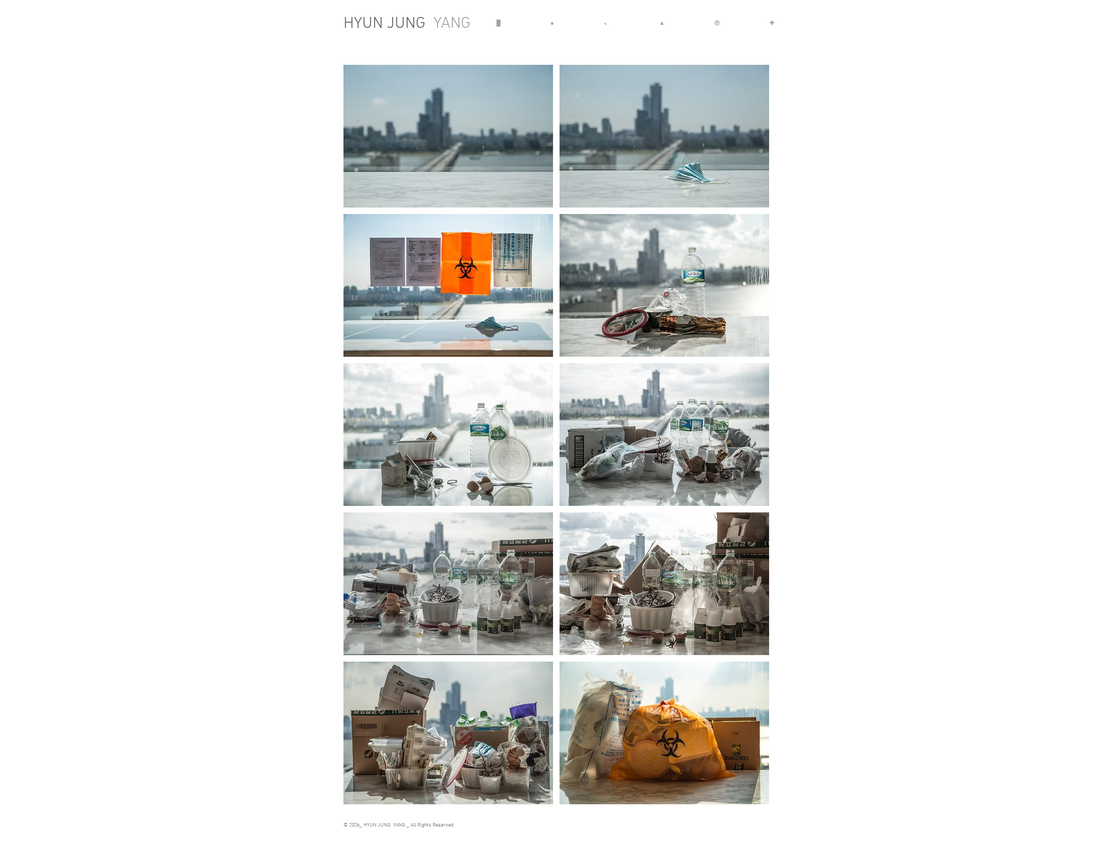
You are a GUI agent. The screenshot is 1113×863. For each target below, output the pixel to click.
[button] (448, 136)
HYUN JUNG (407, 23)
